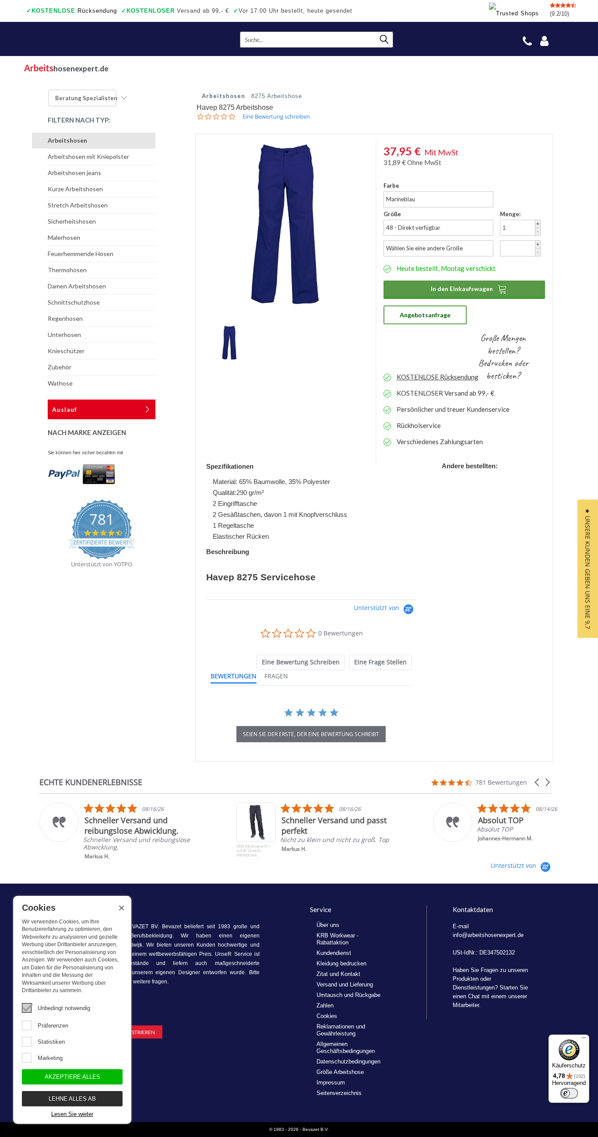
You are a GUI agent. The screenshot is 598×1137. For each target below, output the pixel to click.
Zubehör (59, 367)
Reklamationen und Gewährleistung (341, 1030)
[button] (538, 782)
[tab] (301, 662)
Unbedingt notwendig (64, 1008)
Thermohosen (67, 270)
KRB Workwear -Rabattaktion (338, 939)
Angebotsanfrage (425, 315)
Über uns (328, 925)
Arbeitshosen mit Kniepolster (88, 156)
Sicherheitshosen (72, 221)
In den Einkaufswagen (469, 289)
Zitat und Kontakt (338, 974)
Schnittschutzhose (74, 302)
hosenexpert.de (66, 68)
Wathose (60, 383)
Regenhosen (65, 318)
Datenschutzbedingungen (348, 1061)
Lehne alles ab (72, 1098)
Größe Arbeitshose (340, 1072)
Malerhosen (64, 237)
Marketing (50, 1058)
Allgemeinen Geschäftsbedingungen (346, 1047)
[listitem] (127, 831)
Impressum (331, 1082)
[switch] (569, 1093)
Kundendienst (334, 953)
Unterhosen (64, 334)
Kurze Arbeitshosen (75, 189)
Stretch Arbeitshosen (78, 205)
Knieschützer (66, 350)
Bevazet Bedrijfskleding (77, 39)
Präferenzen (53, 1025)
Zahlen (325, 1005)
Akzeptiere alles (72, 1077)
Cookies (327, 1016)
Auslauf (64, 409)
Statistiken (51, 1042)
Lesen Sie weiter (72, 1114)
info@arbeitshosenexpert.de (488, 935)
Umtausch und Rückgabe (348, 995)
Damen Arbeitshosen (77, 286)
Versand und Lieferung (345, 984)
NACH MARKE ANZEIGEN (87, 432)
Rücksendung (71, 10)
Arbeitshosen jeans (74, 172)
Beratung (86, 98)
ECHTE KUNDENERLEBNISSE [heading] (90, 782)
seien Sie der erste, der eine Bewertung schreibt (311, 734)
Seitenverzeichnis (339, 1093)
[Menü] (584, 1040)
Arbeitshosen (67, 140)
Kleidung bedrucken (341, 963)
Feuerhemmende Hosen (80, 253)
